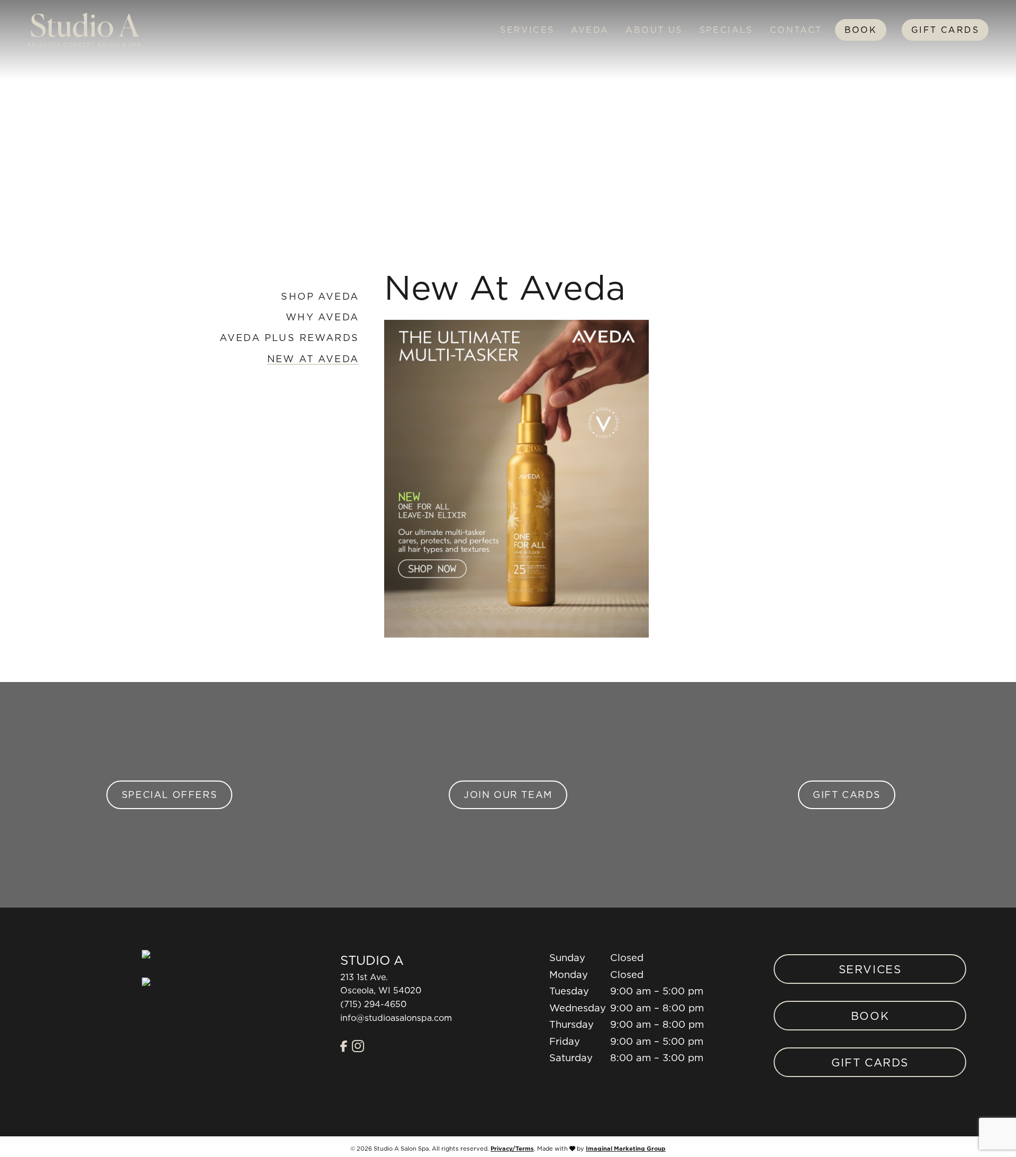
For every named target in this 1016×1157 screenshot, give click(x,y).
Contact (796, 29)
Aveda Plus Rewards (289, 337)
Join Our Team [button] (508, 794)
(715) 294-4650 (373, 1004)
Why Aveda (322, 317)
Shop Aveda (320, 296)
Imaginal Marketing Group (626, 1149)
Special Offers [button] (169, 794)
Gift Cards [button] (847, 794)
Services (527, 29)
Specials (726, 29)
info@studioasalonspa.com (396, 1018)
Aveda (590, 29)
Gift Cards (945, 29)
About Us (653, 29)
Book (861, 29)
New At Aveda (313, 359)
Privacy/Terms (512, 1148)
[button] (344, 1046)
